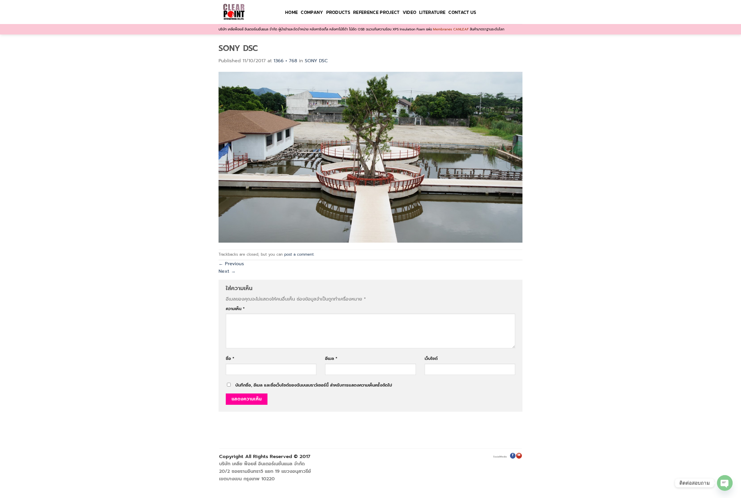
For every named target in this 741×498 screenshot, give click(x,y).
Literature (432, 12)
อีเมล (331, 358)
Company (312, 12)
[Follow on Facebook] (513, 456)
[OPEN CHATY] (725, 483)
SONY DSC (316, 60)
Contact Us (462, 12)
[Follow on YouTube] (519, 456)
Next (227, 271)
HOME (291, 12)
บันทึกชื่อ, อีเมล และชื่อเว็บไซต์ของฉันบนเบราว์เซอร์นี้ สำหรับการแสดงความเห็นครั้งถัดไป (313, 385)
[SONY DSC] (370, 156)
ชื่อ (230, 358)
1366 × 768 (285, 60)
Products (338, 12)
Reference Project (376, 12)
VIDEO (410, 12)
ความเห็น (235, 308)
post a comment (299, 254)
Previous (231, 263)
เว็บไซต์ (431, 358)
